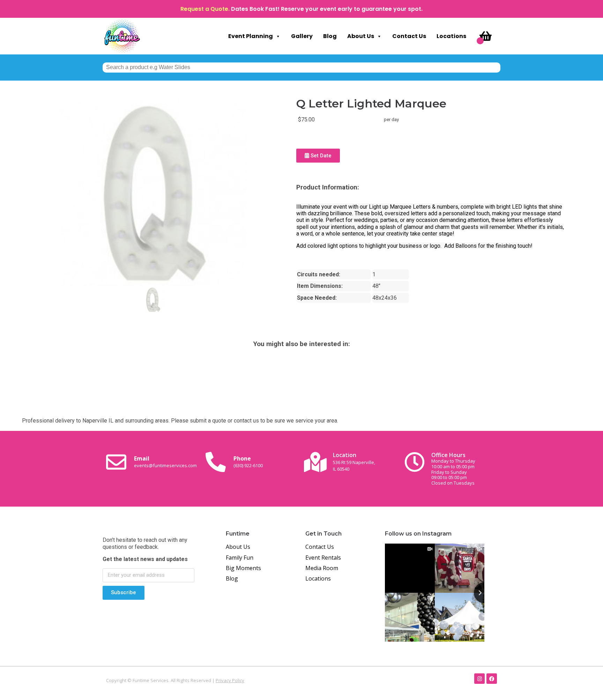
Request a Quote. (205, 9)
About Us (360, 36)
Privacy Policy (230, 680)
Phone (248, 462)
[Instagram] (479, 678)
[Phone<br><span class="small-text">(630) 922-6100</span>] (216, 462)
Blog (330, 36)
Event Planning (250, 36)
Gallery (302, 36)
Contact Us (409, 36)
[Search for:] (301, 67)
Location (354, 461)
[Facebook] (491, 678)
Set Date (320, 155)
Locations (451, 36)
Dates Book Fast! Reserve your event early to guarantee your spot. (327, 9)
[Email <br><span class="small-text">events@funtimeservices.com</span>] (116, 462)
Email (165, 462)
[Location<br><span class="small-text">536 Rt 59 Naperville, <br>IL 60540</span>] (315, 462)
